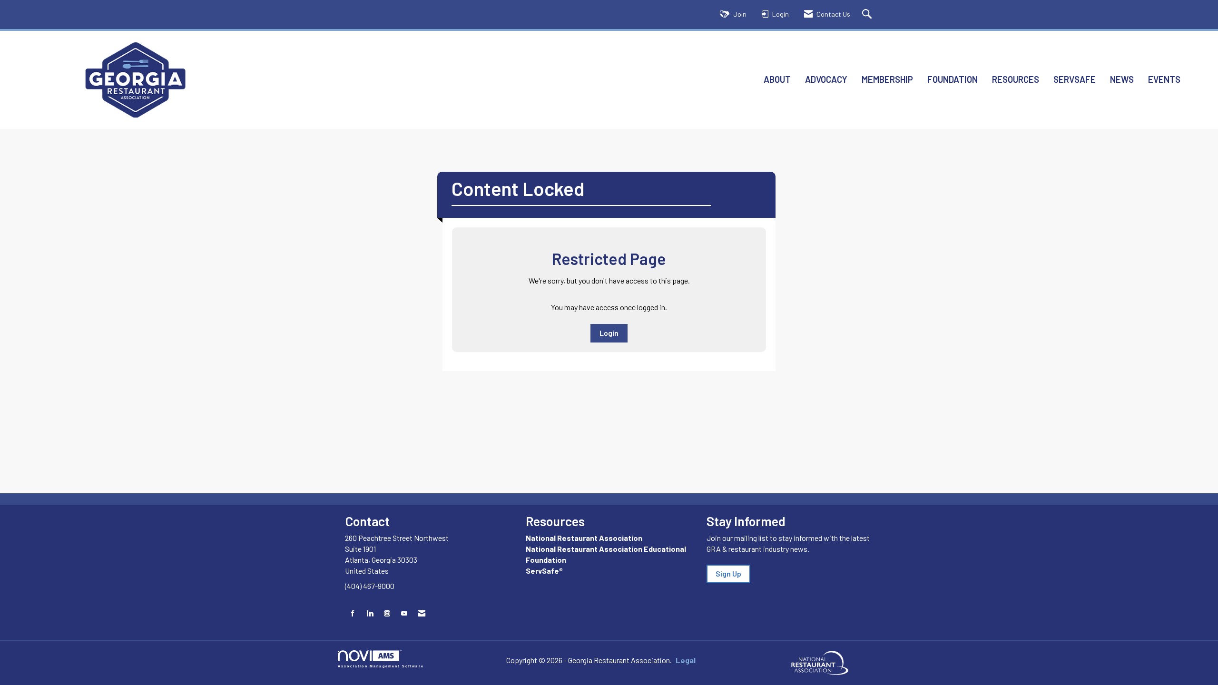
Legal (686, 660)
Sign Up (728, 573)
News (1122, 79)
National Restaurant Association (584, 537)
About (777, 79)
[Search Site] (868, 14)
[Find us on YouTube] (404, 613)
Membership (887, 79)
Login (609, 332)
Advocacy (826, 79)
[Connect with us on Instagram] (387, 613)
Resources (1015, 79)
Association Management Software (381, 666)
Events (1164, 79)
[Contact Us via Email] (421, 613)
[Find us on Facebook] (353, 613)
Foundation (952, 79)
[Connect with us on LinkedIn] (370, 613)
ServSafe (1074, 79)
